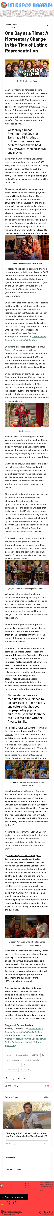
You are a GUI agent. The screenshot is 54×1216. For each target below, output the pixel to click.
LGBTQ (35, 1055)
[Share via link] (24, 1078)
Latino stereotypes (14, 1060)
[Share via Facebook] (6, 1078)
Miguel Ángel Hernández (47, 1190)
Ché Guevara (12, 1070)
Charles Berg (26, 1070)
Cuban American (13, 1065)
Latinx (9, 1055)
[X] (8, 1202)
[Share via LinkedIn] (18, 1078)
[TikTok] (14, 1202)
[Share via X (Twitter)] (12, 1078)
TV (43, 1055)
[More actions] (47, 25)
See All (46, 1097)
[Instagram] (2, 1202)
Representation (22, 1055)
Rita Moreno (29, 1065)
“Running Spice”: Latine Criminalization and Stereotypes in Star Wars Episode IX (26, 1134)
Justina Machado (32, 1060)
